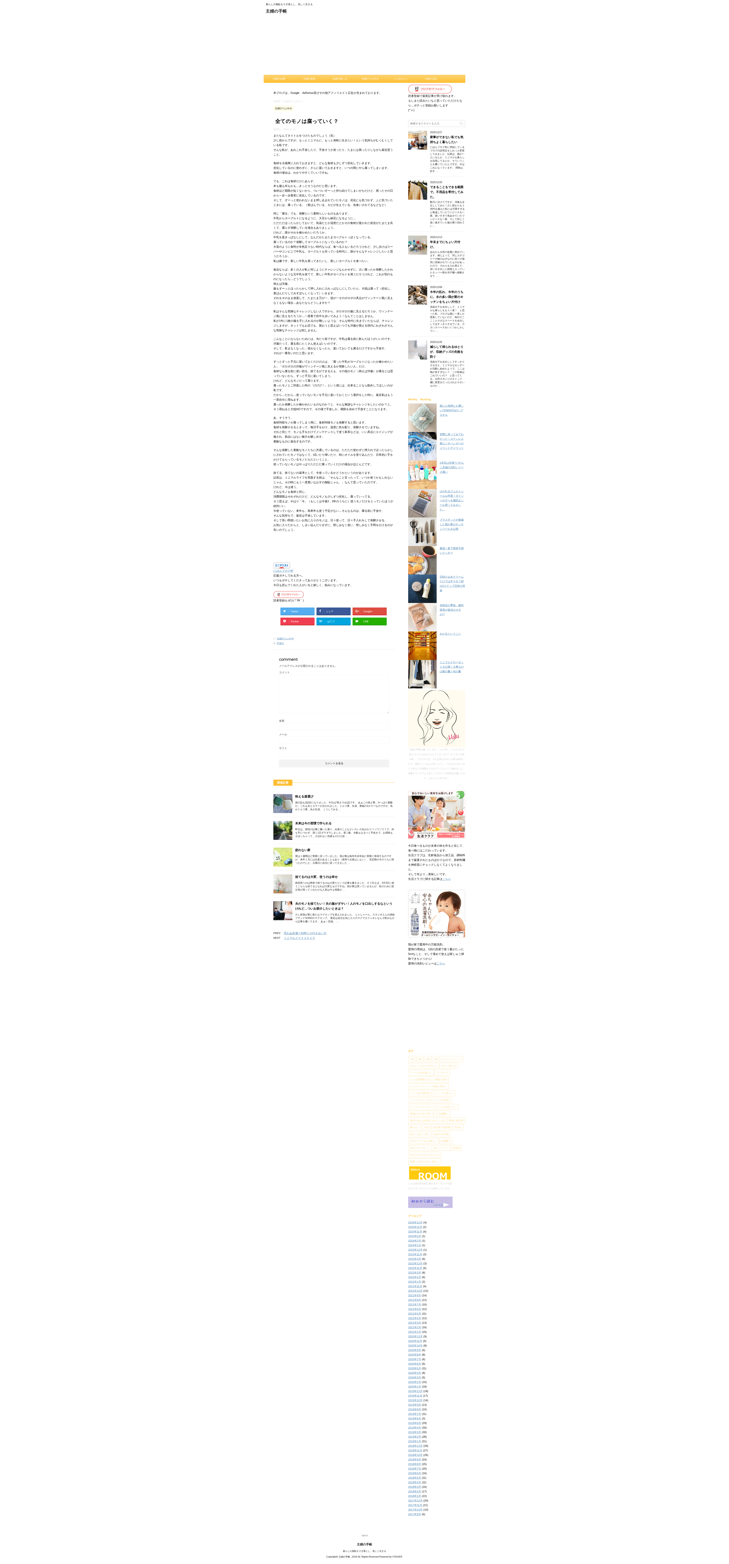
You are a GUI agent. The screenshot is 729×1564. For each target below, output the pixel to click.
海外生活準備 (441, 1134)
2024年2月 (414, 1240)
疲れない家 (302, 850)
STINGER (397, 1556)
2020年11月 (415, 1340)
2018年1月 (414, 1496)
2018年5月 (414, 1477)
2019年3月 (414, 1432)
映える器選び (304, 796)
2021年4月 (414, 1318)
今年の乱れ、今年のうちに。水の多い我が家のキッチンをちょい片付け (446, 296)
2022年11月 (415, 1268)
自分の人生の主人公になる (424, 1154)
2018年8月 (414, 1464)
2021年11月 (415, 1286)
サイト (283, 748)
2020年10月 (415, 1345)
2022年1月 (414, 1281)
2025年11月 (415, 1227)
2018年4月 (414, 1482)
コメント (284, 672)
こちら (446, 878)
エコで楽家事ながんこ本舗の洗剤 (428, 1079)
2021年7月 (414, 1304)
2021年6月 (414, 1309)
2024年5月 (414, 1236)
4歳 (436, 1058)
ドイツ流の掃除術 (420, 1093)
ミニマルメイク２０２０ (299, 938)
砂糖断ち (446, 1140)
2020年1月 (414, 1386)
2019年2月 (414, 1436)
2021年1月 (414, 1331)
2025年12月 (415, 1222)
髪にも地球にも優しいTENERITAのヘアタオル (452, 410)
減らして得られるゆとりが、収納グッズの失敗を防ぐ (446, 351)
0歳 (412, 1058)
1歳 (419, 1058)
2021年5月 (414, 1313)
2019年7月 (414, 1413)
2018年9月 (414, 1459)
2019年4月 (414, 1427)
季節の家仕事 (456, 1120)
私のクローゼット (420, 1147)
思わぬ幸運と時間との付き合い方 (305, 933)
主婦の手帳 (276, 11)
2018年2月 (414, 1491)
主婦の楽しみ (339, 78)
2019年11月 (415, 1395)
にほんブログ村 (283, 570)
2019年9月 (414, 1404)
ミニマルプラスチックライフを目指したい (433, 1106)
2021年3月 (414, 1322)
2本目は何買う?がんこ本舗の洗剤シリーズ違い (452, 467)
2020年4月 (414, 1372)
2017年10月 (415, 1509)
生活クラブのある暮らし (423, 1140)
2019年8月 (414, 1409)
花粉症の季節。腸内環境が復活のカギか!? (452, 610)
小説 (426, 1127)
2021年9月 (414, 1295)
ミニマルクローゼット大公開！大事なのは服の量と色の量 (452, 667)
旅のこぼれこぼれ (420, 1134)
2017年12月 (415, 1500)
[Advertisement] (364, 46)
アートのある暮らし (421, 1072)
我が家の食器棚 (441, 1127)
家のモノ (415, 1127)
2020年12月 (415, 1336)
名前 (281, 720)
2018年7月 (414, 1468)
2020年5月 (414, 1368)
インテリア (442, 1072)
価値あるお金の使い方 (422, 1113)
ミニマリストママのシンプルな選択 (429, 1099)
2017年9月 (414, 1514)
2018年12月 (415, 1445)
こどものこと (400, 78)
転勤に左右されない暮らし (424, 1161)
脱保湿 (456, 1147)
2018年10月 (415, 1454)
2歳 (427, 1058)
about (365, 1535)
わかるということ (450, 633)
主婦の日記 (431, 78)
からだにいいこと (452, 1058)
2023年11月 (415, 1254)
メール (283, 734)
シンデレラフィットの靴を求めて (428, 1086)
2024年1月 (414, 1245)
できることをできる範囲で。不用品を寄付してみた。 (446, 192)
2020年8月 (414, 1354)
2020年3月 (414, 1377)
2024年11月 (415, 1231)
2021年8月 (414, 1299)
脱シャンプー (441, 1147)
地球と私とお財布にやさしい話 (427, 1120)
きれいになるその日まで (423, 1065)
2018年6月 (414, 1473)
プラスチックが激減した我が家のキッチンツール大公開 (452, 524)
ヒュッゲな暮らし (444, 1093)
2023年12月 (415, 1249)
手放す (280, 643)
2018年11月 (415, 1450)
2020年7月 (414, 1359)
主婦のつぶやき (370, 78)
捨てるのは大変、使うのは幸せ (316, 876)
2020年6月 (414, 1363)
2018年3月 (414, 1486)
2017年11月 (415, 1505)
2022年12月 (415, 1263)
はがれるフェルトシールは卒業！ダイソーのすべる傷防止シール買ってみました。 (452, 500)
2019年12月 (415, 1391)
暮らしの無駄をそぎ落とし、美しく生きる (364, 1551)
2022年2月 (414, 1277)
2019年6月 (414, 1418)
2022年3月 (414, 1272)
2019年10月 (415, 1400)
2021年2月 (414, 1327)
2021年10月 (415, 1290)
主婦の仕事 (279, 78)
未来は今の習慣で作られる (313, 823)
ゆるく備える (448, 1065)
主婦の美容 (309, 78)
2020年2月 (414, 1382)
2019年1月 (414, 1441)
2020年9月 (414, 1350)
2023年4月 (414, 1258)
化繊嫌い (444, 1113)
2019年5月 (414, 1423)
